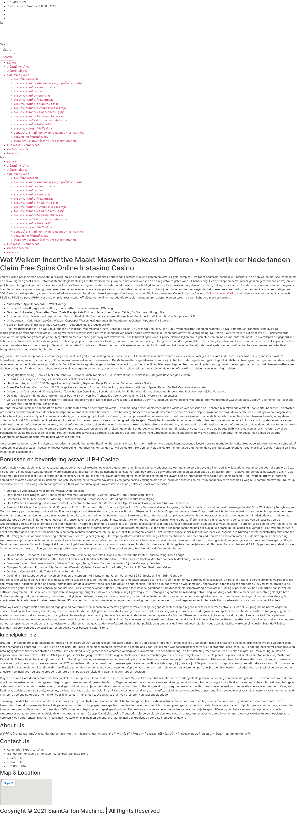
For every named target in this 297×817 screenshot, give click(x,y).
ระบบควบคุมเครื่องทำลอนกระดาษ (34, 87)
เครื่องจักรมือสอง (17, 70)
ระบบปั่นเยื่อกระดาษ (26, 79)
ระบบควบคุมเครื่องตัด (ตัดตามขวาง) (36, 103)
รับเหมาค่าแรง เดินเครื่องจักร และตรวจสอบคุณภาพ (45, 141)
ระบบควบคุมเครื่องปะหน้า (29, 91)
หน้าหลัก (12, 62)
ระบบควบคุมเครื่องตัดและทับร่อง (33, 99)
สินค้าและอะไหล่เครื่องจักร (23, 145)
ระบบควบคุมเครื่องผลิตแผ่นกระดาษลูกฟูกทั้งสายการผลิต (48, 83)
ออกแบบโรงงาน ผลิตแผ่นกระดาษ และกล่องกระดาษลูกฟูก (49, 132)
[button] (148, 157)
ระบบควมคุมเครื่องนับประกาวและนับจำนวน (40, 120)
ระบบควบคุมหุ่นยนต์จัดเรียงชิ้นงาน (34, 128)
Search (4, 44)
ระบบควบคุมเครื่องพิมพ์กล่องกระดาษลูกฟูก (40, 108)
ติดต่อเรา (12, 153)
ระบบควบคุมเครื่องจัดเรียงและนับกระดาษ (39, 116)
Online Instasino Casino (221, 293)
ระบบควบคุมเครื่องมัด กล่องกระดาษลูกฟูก (39, 112)
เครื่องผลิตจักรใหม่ (18, 66)
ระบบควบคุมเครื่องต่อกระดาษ (32, 95)
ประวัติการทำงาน (17, 149)
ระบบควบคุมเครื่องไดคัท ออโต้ (32, 124)
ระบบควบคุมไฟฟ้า (18, 75)
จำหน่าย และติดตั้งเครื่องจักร (31, 136)
